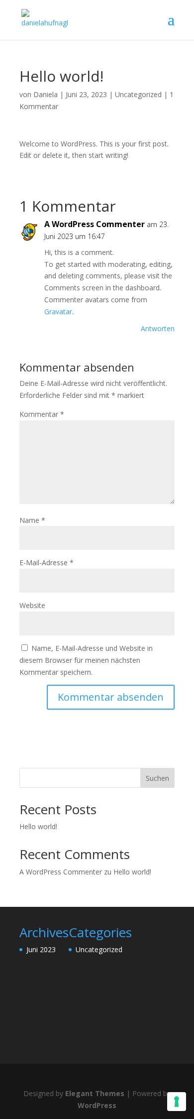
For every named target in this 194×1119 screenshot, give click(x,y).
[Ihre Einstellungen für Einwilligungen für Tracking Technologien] (176, 1101)
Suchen (157, 778)
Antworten (158, 328)
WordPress (97, 1105)
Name (32, 520)
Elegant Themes (94, 1093)
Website (32, 605)
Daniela (45, 94)
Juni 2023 (41, 949)
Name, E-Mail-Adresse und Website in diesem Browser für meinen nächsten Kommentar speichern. (86, 660)
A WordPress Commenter (94, 224)
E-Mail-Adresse (46, 562)
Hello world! (38, 826)
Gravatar (58, 311)
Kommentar (41, 414)
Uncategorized (138, 94)
